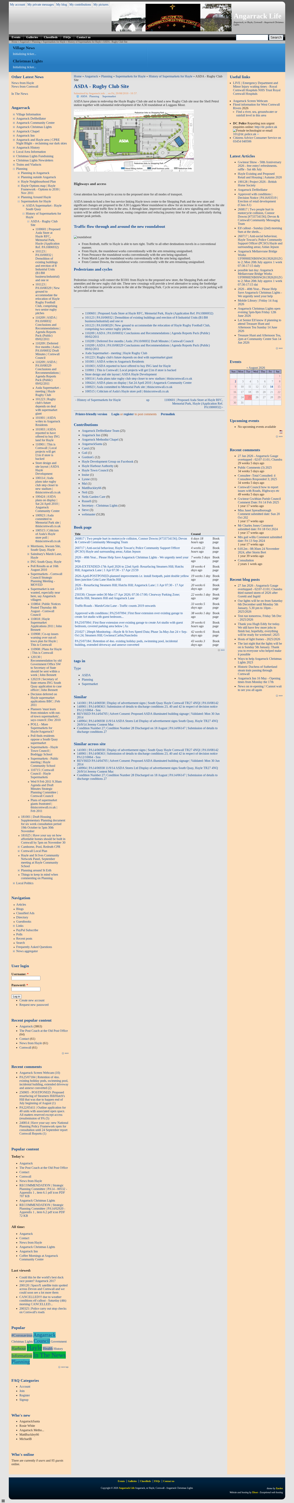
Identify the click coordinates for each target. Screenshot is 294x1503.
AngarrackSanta (92, 444)
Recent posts (24, 938)
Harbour (18, 1348)
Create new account (31, 1000)
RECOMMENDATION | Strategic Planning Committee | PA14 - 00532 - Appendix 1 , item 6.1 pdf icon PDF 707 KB (43, 1191)
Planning (36, 41)
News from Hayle (22, 83)
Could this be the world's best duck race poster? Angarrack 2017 (41, 1279)
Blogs (20, 909)
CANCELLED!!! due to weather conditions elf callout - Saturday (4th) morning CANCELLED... (42, 1300)
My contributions (80, 4)
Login (115, 414)
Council (42, 1341)
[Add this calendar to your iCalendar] (281, 432)
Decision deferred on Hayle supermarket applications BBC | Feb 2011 (45, 699)
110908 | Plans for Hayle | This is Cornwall (46, 650)
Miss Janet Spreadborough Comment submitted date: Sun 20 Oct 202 (259, 514)
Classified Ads (25, 913)
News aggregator (27, 951)
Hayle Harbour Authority (98, 466)
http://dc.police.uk (266, 127)
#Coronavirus (21, 1335)
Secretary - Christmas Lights (100, 505)
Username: (20, 974)
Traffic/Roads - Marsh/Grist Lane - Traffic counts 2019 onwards (115, 605)
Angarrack (25, 41)
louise (85, 474)
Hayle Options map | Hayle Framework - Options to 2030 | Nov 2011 (40, 189)
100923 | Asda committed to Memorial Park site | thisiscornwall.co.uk (48, 521)
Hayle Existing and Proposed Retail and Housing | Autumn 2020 (260, 175)
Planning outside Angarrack (38, 177)
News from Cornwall (24, 86)
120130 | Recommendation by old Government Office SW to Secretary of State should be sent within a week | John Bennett (46, 666)
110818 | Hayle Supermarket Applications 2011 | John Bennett (46, 624)
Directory (22, 917)
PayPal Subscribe (27, 930)
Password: (19, 985)
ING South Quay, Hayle (46, 561)
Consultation (246, 560)
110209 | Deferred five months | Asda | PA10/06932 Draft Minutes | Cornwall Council (47, 350)
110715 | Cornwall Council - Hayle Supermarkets (42, 773)
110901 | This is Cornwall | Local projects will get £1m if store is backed (46, 451)
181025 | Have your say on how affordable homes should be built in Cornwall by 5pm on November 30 (43, 839)
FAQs (67, 37)
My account (17, 4)
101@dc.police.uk (244, 134)
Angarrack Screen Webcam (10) (39, 1072)
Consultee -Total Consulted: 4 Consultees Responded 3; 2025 (257, 477)
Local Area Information (31, 151)
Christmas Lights (22, 1341)
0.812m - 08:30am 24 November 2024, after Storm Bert (258, 550)
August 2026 (257, 367)
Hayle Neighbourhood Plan (38, 181)
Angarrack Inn (25, 135)
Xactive (279, 1488)
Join (22, 1391)
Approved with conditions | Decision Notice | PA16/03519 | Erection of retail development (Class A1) (258, 199)
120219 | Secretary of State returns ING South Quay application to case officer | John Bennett (46, 684)
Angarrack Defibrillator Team (100, 430)
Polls (19, 934)
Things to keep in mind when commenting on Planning (39, 876)
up (147, 400)
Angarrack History (28, 147)
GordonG (88, 457)
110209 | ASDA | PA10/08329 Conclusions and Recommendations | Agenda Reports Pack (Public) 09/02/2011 (47, 372)
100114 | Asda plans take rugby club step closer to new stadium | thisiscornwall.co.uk (48, 485)
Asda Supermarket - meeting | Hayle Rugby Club (48, 391)
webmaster (88, 514)
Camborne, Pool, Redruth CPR (40, 846)
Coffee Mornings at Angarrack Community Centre (38, 1257)
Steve (85, 510)
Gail (84, 452)
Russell (86, 501)
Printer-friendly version (91, 414)
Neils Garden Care (93, 496)
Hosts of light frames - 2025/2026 (259, 639)
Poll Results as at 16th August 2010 (44, 567)
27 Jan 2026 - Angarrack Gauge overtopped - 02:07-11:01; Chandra (260, 457)
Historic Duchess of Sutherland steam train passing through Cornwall (257, 670)
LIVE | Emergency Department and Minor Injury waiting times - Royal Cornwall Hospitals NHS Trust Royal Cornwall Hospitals (256, 88)
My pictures (100, 4)
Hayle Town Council (95, 470)
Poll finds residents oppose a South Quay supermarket (44, 739)
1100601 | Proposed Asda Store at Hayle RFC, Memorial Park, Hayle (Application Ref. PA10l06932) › (193, 403)
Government (59, 1341)
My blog (61, 4)
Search (20, 942)
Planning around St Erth (36, 870)
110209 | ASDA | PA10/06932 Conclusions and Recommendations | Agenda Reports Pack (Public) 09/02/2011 (47, 328)
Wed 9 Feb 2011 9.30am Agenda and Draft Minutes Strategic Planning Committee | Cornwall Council (46, 789)
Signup (23, 1399)
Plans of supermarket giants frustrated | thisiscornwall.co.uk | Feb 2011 (44, 805)
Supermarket (109, 96)
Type (77, 668)
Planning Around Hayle (36, 197)
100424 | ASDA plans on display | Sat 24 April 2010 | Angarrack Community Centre (47, 504)
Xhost (255, 1492)
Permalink (168, 414)
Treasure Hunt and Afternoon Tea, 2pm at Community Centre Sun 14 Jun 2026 (259, 339)
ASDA (83, 96)
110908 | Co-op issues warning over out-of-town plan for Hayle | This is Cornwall (44, 639)
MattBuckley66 (91, 488)
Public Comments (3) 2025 (255, 467)
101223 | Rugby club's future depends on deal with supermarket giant (46, 406)
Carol (85, 448)
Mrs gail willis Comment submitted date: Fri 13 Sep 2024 (260, 538)
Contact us (84, 37)
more (67, 1053)
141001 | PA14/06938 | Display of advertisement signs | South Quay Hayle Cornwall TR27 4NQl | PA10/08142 (147, 703)
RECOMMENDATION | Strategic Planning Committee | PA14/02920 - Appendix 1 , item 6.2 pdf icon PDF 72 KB (42, 1210)
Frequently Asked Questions (34, 947)
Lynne (86, 479)
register (129, 414)
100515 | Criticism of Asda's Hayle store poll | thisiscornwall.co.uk (48, 536)
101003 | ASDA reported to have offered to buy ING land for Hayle (47, 435)
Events (16, 37)
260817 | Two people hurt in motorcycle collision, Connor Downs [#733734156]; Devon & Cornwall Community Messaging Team (259, 216)
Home (14, 41)
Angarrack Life (257, 16)
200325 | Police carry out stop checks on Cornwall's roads (42, 1310)
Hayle (34, 1347)
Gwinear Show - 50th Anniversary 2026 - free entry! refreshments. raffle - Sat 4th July (259, 165)
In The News (19, 93)
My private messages (40, 4)
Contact (24, 1038)
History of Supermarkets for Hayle (84, 41)
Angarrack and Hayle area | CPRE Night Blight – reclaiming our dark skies (41, 141)
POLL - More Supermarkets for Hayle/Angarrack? (42, 728)
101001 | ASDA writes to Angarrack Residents (47, 421)
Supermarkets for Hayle (54, 41)
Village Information (28, 114)
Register (24, 1395)
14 (271, 386)
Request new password (34, 1004)
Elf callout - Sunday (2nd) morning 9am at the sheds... (260, 229)
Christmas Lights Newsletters (34, 160)
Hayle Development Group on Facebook (107, 461)
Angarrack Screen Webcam (250, 101)
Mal (84, 483)
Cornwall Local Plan (34, 851)
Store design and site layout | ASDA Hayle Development (121, 374)
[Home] (172, 30)
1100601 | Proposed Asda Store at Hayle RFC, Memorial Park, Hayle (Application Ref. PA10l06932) (47, 238)
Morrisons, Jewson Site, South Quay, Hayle (46, 547)
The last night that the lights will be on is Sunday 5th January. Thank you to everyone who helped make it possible (260, 649)
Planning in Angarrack (35, 173)
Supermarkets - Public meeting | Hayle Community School (44, 762)
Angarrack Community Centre (35, 122)
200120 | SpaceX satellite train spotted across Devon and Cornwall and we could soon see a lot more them (43, 1289)
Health (48, 1348)
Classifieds (51, 37)
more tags (65, 1367)
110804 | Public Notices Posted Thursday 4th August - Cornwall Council (46, 609)
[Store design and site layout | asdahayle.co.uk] (134, 170)
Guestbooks (23, 921)
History (58, 1348)
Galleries (32, 37)
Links (19, 925)
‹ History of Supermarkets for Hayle (98, 400)
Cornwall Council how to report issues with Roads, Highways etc (258, 488)
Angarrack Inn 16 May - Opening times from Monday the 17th (259, 680)
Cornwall (25, 1047)
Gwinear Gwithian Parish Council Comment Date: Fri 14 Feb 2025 (259, 500)
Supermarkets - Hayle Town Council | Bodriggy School (44, 750)
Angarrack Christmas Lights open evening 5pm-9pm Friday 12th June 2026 (259, 312)
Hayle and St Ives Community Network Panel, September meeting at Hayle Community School (40, 861)
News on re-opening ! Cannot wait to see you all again (260, 688)
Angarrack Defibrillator (31, 118)
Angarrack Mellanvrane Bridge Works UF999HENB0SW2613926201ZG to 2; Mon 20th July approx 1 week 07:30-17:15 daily (260, 258)
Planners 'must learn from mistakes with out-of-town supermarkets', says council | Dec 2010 (46, 714)
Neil (84, 492)
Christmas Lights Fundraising (34, 156)
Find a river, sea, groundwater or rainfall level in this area (256, 113)
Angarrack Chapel (27, 131)
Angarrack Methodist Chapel (100, 439)
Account (24, 1386)
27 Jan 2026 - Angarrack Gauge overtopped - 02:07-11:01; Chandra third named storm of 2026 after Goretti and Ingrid (260, 591)
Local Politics (24, 883)
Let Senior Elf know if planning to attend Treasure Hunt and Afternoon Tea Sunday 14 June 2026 (259, 325)
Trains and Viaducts (28, 164)
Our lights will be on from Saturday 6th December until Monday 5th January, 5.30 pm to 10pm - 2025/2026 (260, 606)
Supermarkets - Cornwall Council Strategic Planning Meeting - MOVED (46, 579)
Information (21, 1355)
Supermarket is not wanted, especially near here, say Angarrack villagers (45, 594)
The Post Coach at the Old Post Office (43, 1030)
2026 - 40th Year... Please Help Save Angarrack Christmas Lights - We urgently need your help (260, 292)
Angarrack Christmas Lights (34, 127)
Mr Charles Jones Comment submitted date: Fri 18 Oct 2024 (258, 527)
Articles (21, 904)
